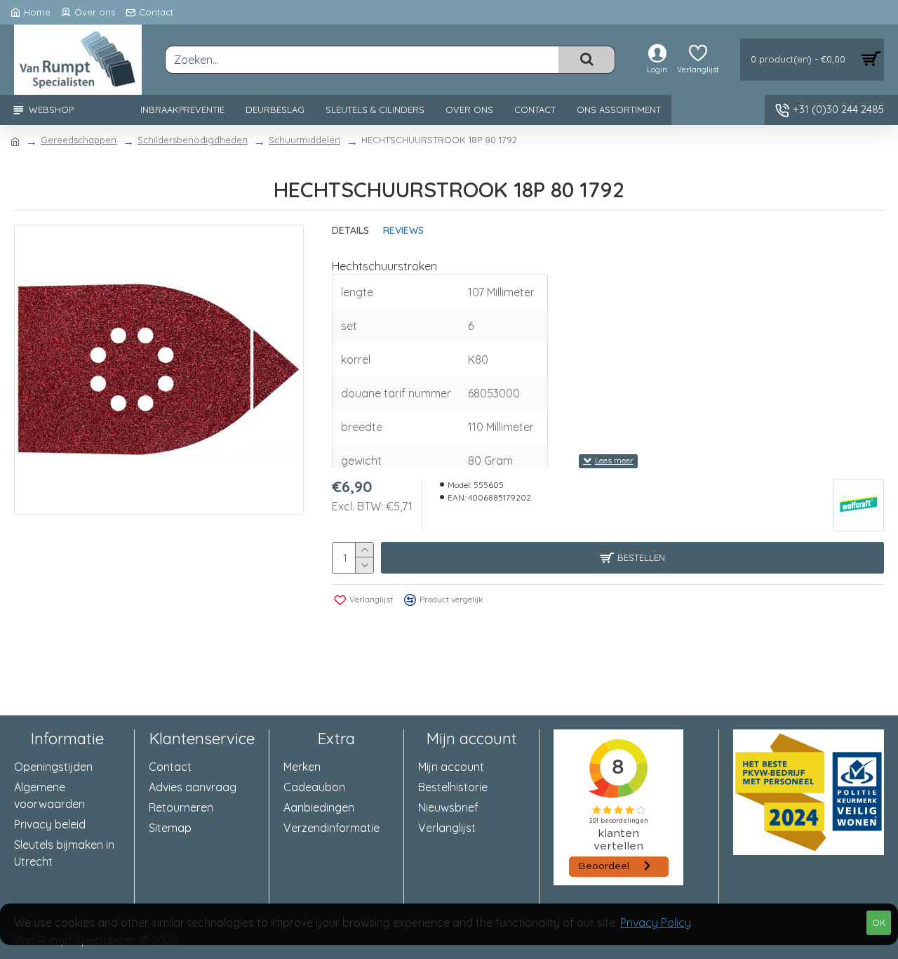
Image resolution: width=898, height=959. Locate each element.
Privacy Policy (655, 922)
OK (879, 922)
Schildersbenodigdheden (193, 139)
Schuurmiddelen (304, 139)
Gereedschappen (78, 139)
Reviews (403, 231)
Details (350, 231)
